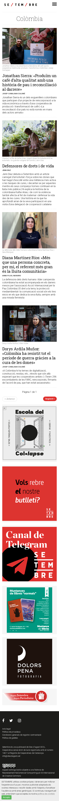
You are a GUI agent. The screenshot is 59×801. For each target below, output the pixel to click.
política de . (46, 794)
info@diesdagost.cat (11, 756)
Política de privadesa (11, 732)
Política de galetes (10, 738)
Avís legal (6, 729)
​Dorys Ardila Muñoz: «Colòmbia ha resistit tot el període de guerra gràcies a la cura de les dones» (29, 355)
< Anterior (10, 398)
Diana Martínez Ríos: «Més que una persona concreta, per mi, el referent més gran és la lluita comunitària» (27, 264)
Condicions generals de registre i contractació (21, 735)
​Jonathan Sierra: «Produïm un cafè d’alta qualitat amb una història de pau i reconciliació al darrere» (29, 82)
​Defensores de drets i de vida (28, 165)
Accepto (6, 797)
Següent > (50, 399)
